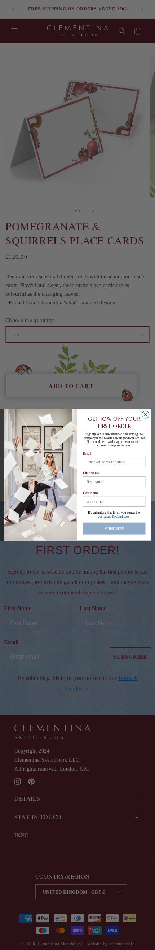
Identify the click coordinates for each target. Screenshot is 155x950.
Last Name (90, 493)
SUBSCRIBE (114, 528)
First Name (91, 473)
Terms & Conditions (116, 516)
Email (87, 453)
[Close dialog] (145, 414)
